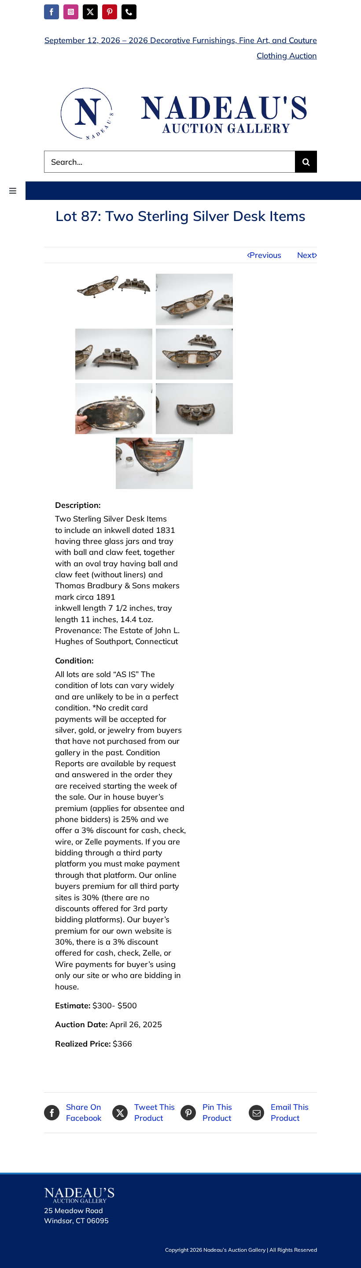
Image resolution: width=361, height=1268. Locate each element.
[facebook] (51, 11)
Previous (265, 255)
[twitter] (90, 11)
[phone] (129, 11)
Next (305, 255)
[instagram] (70, 11)
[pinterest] (109, 11)
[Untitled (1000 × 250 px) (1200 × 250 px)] (180, 89)
